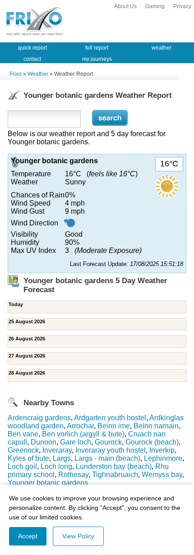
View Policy (78, 536)
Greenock (23, 450)
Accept (27, 536)
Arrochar (80, 426)
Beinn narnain (156, 426)
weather (161, 48)
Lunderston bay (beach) (114, 466)
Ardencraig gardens (39, 418)
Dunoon (43, 442)
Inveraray (57, 450)
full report (96, 48)
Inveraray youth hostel (110, 450)
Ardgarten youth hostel (110, 418)
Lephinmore (163, 458)
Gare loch (75, 442)
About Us (125, 6)
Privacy (182, 6)
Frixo (15, 74)
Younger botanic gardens (48, 482)
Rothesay (73, 474)
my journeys (97, 59)
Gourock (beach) (152, 442)
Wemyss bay (162, 474)
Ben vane (23, 434)
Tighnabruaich (115, 474)
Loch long (56, 466)
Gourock (108, 442)
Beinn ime (113, 426)
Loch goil (22, 466)
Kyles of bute (28, 458)
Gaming (155, 6)
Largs (62, 458)
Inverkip (162, 450)
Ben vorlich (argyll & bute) (83, 434)
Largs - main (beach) (107, 458)
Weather (38, 74)
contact (32, 59)
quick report (32, 48)
